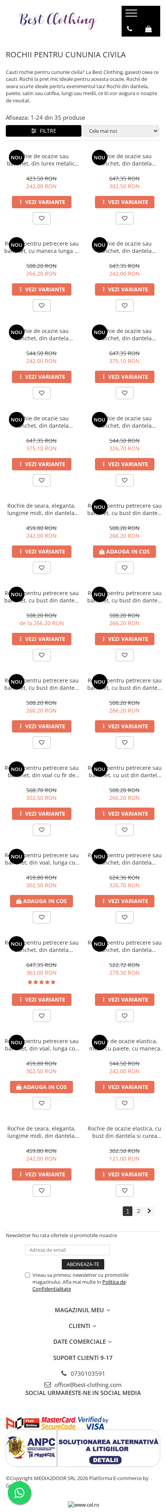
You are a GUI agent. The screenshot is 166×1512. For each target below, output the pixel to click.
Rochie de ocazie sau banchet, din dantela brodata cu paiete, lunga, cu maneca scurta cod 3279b (124, 334)
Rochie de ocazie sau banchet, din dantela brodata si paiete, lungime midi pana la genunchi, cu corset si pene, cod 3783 (124, 247)
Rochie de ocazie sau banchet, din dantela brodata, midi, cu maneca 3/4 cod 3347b (124, 422)
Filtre (46, 130)
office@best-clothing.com (87, 1384)
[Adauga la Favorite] (42, 218)
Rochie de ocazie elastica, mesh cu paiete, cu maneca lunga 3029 (124, 1044)
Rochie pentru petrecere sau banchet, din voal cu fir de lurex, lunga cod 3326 (42, 771)
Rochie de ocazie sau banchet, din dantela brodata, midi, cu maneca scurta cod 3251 (41, 334)
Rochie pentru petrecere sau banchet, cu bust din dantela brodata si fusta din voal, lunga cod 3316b (124, 684)
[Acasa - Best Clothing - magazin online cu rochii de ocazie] (58, 21)
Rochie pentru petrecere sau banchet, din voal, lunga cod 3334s (42, 858)
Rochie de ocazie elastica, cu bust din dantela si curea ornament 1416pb (124, 1132)
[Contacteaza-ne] (129, 29)
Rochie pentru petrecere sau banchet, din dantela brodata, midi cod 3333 (125, 946)
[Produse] (132, 15)
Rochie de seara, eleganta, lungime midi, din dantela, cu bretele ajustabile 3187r (41, 509)
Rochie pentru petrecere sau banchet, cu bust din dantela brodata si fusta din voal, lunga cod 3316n (124, 596)
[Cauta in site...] (130, 44)
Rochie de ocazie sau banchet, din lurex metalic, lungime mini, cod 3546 (41, 159)
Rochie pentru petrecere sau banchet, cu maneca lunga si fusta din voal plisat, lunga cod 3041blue (41, 247)
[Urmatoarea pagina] (149, 1211)
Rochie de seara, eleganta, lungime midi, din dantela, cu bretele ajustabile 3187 (41, 1132)
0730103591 (87, 1373)
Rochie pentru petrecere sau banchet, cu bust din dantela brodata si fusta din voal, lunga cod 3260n (124, 509)
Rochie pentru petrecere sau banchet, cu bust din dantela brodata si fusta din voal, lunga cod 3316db (41, 684)
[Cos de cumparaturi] (148, 29)
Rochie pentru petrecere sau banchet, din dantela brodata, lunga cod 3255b (42, 946)
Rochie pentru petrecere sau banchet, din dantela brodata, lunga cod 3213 (125, 858)
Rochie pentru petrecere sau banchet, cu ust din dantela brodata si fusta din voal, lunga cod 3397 (125, 771)
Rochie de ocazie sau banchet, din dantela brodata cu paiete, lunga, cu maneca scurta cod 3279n (41, 422)
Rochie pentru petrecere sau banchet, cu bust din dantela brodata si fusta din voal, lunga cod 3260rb (41, 596)
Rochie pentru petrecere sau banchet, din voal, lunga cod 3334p (42, 1044)
